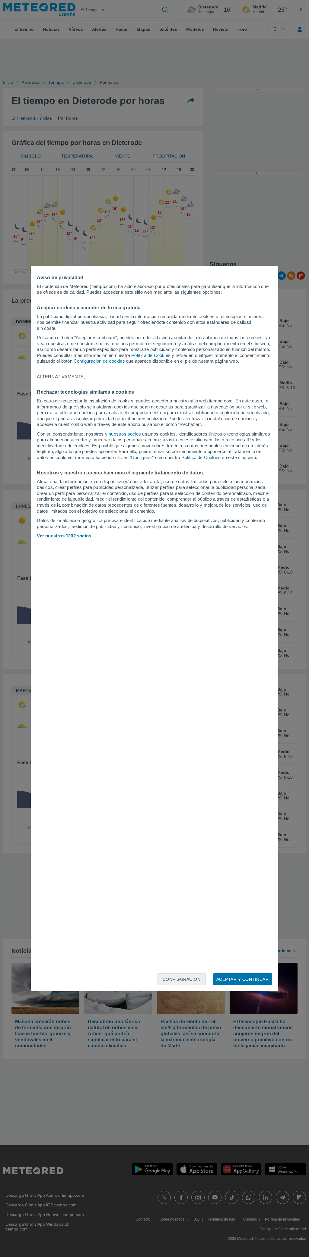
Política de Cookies (150, 355)
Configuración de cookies (99, 361)
